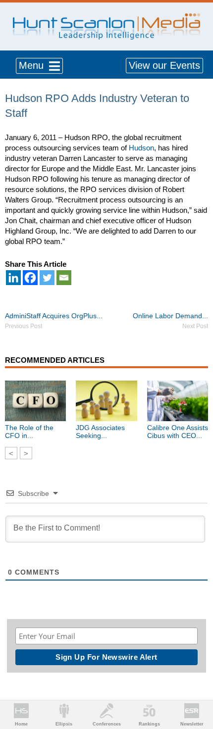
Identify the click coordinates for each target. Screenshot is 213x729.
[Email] (63, 277)
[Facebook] (30, 277)
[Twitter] (47, 277)
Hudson (141, 148)
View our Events (164, 65)
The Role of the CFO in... (29, 431)
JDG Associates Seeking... (100, 431)
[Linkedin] (13, 277)
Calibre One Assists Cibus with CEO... (177, 431)
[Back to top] (196, 685)
